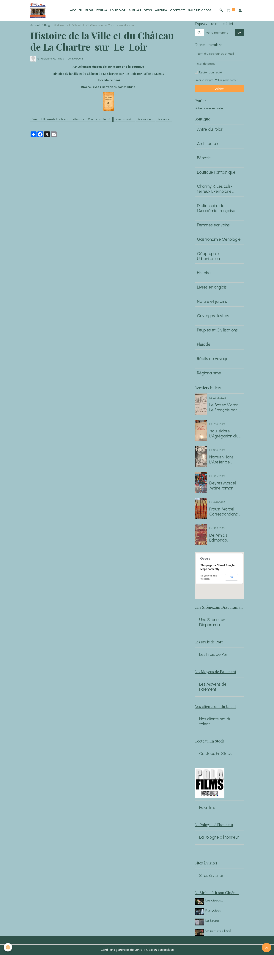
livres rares (164, 119)
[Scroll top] (266, 947)
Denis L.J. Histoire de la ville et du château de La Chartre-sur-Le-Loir (71, 119)
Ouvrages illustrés (213, 315)
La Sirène (212, 920)
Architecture (208, 143)
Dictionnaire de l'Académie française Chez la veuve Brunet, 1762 (216, 208)
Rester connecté (210, 72)
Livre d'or (118, 10)
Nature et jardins (212, 301)
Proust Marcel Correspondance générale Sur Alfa (225, 512)
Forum (101, 10)
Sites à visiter (211, 875)
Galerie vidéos (200, 10)
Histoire (204, 272)
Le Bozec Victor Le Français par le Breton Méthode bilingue (225, 408)
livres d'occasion (124, 119)
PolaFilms (207, 807)
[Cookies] (8, 947)
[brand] (38, 10)
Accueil (76, 10)
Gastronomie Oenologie (219, 239)
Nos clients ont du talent (215, 722)
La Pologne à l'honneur (219, 837)
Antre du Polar (210, 129)
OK (239, 32)
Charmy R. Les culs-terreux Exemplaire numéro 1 (214, 189)
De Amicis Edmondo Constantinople (223, 538)
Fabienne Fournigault (53, 58)
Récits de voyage (213, 358)
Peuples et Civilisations (217, 330)
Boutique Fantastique (216, 172)
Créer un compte (204, 80)
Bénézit (204, 158)
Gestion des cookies (160, 949)
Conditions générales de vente (122, 949)
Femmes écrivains (213, 225)
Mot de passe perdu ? (226, 80)
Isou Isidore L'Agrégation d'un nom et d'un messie (224, 434)
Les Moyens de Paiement (212, 687)
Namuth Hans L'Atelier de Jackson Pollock (223, 460)
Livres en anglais (212, 287)
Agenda (161, 10)
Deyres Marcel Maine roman (222, 486)
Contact (177, 10)
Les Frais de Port (214, 654)
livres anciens (145, 119)
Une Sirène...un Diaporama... (212, 622)
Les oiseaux (214, 900)
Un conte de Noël (218, 931)
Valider (219, 88)
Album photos (140, 10)
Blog (89, 10)
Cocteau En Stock (215, 753)
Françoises (213, 910)
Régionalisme (209, 373)
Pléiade (203, 344)
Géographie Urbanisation (208, 256)
